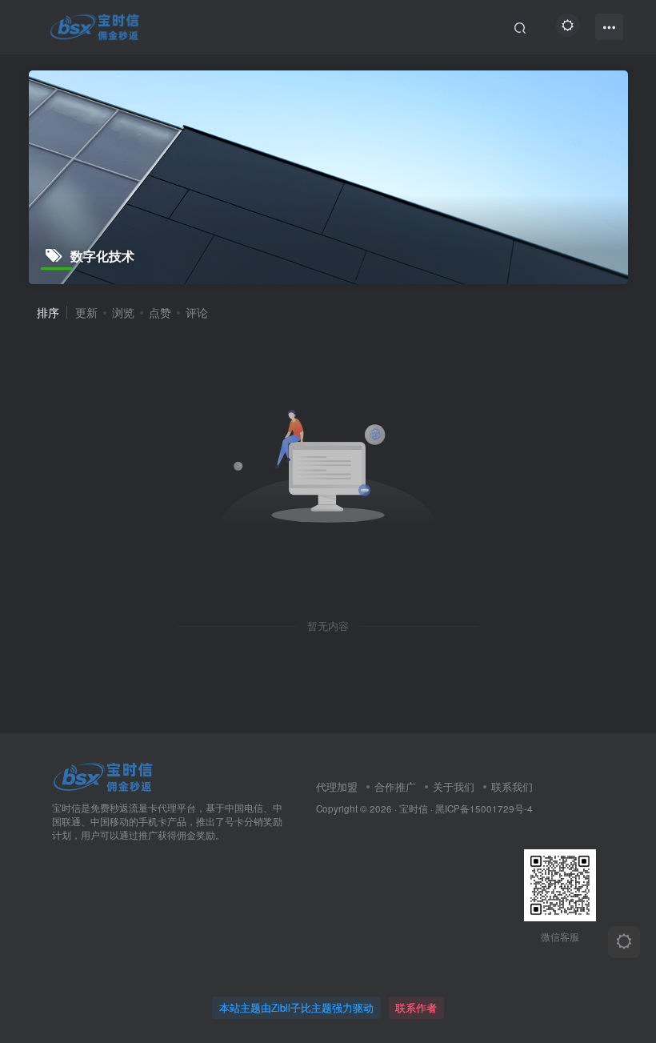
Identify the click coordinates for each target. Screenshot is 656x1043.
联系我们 (512, 786)
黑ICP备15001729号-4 (484, 808)
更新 (86, 312)
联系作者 (416, 1007)
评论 (197, 312)
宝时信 (413, 808)
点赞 (160, 312)
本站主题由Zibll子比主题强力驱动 (296, 1007)
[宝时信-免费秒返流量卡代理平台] (103, 776)
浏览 (123, 312)
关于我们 (453, 786)
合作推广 (395, 786)
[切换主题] (624, 942)
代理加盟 (337, 786)
